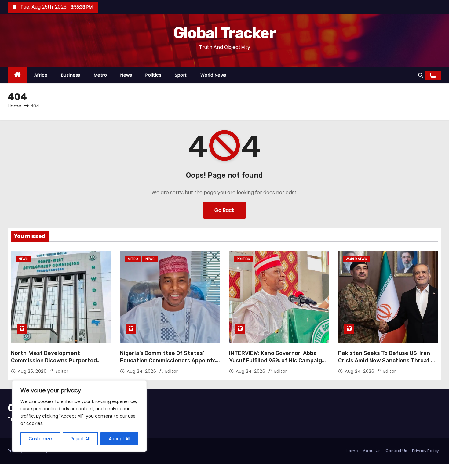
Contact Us (396, 451)
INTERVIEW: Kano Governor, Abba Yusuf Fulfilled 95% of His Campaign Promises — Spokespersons (277, 360)
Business (70, 75)
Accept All (119, 439)
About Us (372, 451)
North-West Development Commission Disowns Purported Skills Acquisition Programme (54, 360)
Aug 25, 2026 (33, 371)
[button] (420, 75)
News (126, 75)
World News (213, 75)
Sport (181, 75)
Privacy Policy (425, 451)
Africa (41, 75)
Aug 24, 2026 (142, 371)
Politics (153, 75)
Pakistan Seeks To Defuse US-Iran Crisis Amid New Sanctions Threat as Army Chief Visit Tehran (387, 360)
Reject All (80, 439)
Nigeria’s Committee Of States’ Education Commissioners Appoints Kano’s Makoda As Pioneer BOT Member (168, 364)
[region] (79, 416)
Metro (100, 75)
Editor (61, 371)
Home (14, 106)
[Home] (17, 75)
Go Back (224, 210)
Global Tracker (224, 33)
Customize (40, 439)
